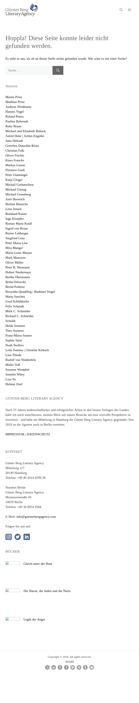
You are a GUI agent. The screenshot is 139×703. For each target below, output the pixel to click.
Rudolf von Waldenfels (20, 360)
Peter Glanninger (16, 175)
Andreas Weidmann (18, 107)
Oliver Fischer (14, 155)
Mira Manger (14, 248)
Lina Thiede (13, 355)
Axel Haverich (15, 199)
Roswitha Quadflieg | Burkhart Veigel (30, 291)
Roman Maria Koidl (18, 223)
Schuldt (10, 321)
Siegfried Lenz (15, 238)
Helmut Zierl (13, 384)
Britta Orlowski (15, 282)
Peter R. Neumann (17, 267)
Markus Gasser (15, 165)
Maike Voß (12, 364)
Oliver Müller (14, 262)
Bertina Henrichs (16, 204)
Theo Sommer (14, 330)
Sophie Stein (13, 340)
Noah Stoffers (14, 345)
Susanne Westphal (17, 369)
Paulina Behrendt (16, 121)
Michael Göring (15, 189)
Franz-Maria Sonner (18, 335)
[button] (47, 667)
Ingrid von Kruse (16, 228)
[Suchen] (57, 70)
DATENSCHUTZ (38, 434)
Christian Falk (14, 150)
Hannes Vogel (14, 111)
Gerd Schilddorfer (17, 301)
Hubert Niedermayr (18, 272)
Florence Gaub (15, 170)
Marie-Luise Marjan (18, 253)
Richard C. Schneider (19, 316)
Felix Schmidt (14, 306)
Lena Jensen (13, 209)
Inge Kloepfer (14, 218)
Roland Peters (14, 116)
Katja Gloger (13, 180)
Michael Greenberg (18, 194)
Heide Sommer (15, 326)
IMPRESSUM (14, 434)
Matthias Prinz (15, 102)
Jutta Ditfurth (14, 141)
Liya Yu (10, 379)
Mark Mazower (15, 257)
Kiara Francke (14, 160)
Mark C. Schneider (17, 311)
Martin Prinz (13, 97)
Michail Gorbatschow (19, 184)
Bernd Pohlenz (15, 287)
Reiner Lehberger (16, 233)
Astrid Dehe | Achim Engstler (24, 136)
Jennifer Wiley (15, 374)
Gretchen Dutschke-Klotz (22, 145)
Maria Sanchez (15, 296)
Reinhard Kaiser (16, 214)
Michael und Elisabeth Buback (25, 131)
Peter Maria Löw (16, 243)
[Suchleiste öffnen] (121, 10)
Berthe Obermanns (17, 277)
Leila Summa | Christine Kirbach (27, 350)
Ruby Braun (13, 126)
